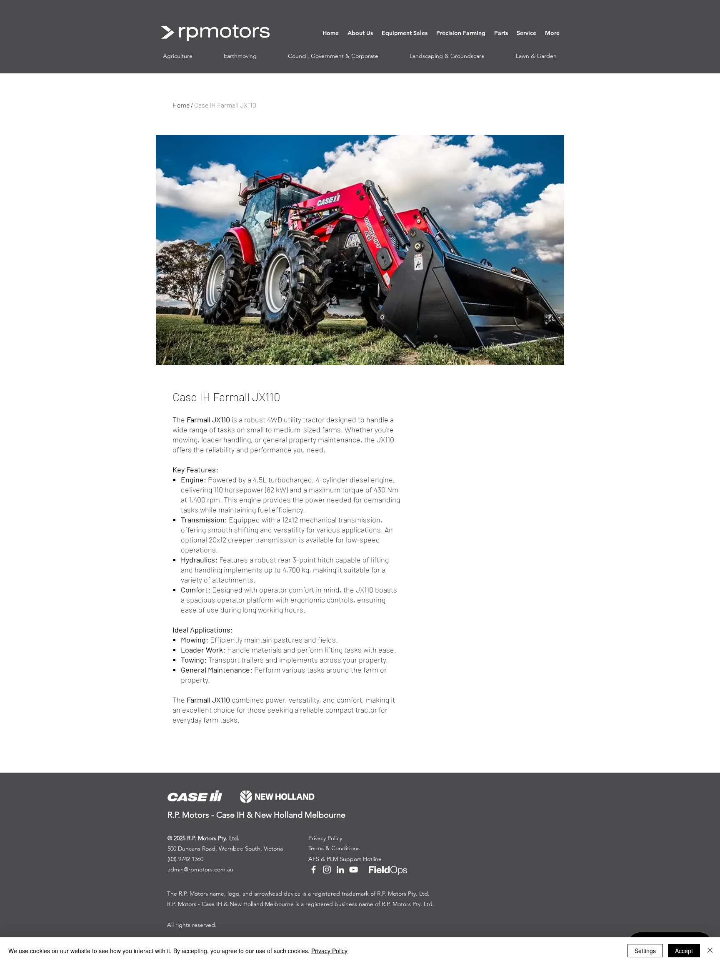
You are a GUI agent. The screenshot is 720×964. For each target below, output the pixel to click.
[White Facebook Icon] (313, 869)
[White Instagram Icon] (327, 869)
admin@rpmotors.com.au (200, 869)
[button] (360, 33)
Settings (645, 950)
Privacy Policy (329, 950)
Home (181, 105)
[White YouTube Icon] (353, 869)
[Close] (710, 950)
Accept (684, 950)
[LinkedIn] (340, 869)
